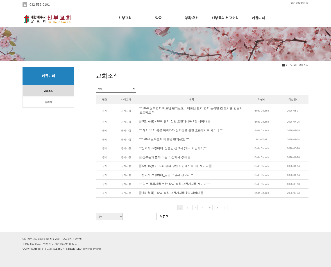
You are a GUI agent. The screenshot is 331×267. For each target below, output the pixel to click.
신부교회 (124, 18)
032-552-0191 (39, 4)
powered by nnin (92, 248)
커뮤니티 (258, 18)
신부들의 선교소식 (225, 18)
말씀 (158, 18)
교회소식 (48, 90)
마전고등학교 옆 (299, 3)
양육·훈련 (192, 18)
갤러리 (48, 102)
